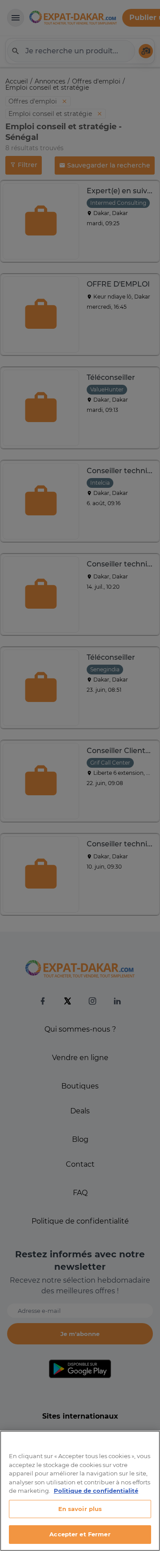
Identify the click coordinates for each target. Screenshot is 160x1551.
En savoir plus (80, 1508)
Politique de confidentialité (96, 1490)
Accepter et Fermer (79, 1534)
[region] (80, 1491)
